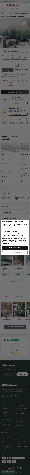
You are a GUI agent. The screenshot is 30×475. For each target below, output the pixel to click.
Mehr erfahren (5, 243)
